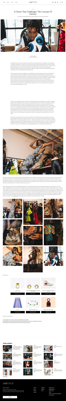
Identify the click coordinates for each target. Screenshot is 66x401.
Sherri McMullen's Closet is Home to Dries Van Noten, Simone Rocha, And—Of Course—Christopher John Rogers (22, 321)
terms (50, 392)
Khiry (25, 73)
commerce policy (52, 389)
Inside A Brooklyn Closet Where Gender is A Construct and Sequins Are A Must (16, 322)
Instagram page (15, 195)
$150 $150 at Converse (48, 293)
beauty (8, 2)
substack (42, 389)
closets (12, 2)
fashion (4, 2)
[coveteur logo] (33, 2)
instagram (43, 387)
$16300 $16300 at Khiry (18, 293)
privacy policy (51, 390)
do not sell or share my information (55, 393)
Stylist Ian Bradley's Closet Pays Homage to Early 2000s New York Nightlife (16, 319)
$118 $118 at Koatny (17, 312)
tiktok (42, 390)
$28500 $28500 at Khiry (33, 312)
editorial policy (51, 387)
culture (16, 2)
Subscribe (61, 2)
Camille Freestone (33, 56)
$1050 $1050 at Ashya (48, 312)
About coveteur (6, 387)
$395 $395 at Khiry (33, 293)
